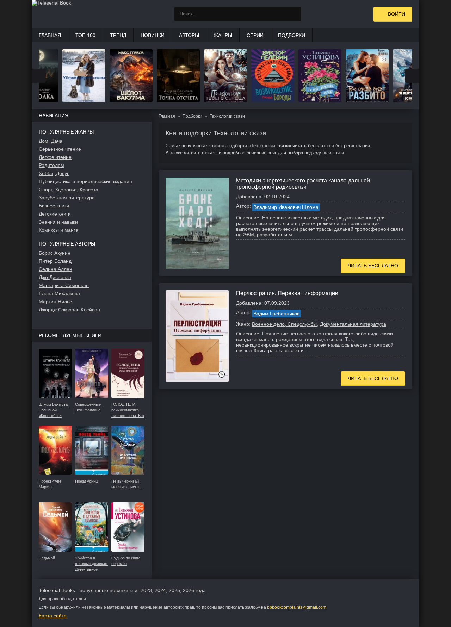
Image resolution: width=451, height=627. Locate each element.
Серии (255, 35)
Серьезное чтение (60, 149)
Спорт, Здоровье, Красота (68, 189)
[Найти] (294, 14)
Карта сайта (53, 616)
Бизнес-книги (54, 206)
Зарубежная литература (67, 197)
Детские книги (55, 214)
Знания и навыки (58, 222)
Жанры (223, 35)
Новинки (153, 35)
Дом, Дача (50, 141)
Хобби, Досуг (54, 173)
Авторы (189, 35)
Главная (50, 35)
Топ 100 (85, 35)
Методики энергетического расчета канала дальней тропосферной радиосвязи (303, 184)
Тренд (118, 35)
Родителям (51, 165)
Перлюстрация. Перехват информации (287, 293)
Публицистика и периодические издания (85, 181)
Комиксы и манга (58, 230)
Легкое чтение (55, 157)
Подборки (291, 35)
